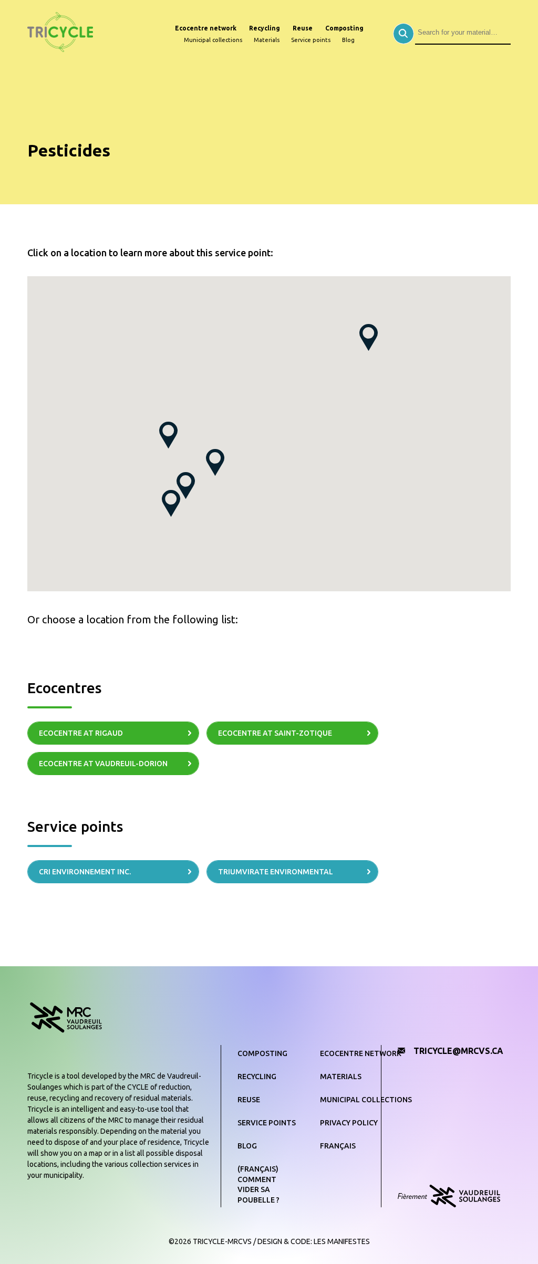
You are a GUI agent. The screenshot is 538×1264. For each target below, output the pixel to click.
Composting (344, 28)
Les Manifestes (342, 1241)
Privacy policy (349, 1123)
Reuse (303, 28)
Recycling (264, 28)
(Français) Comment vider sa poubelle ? (258, 1184)
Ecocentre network (205, 28)
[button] (185, 485)
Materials (267, 40)
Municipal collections (213, 40)
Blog (348, 40)
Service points (310, 40)
